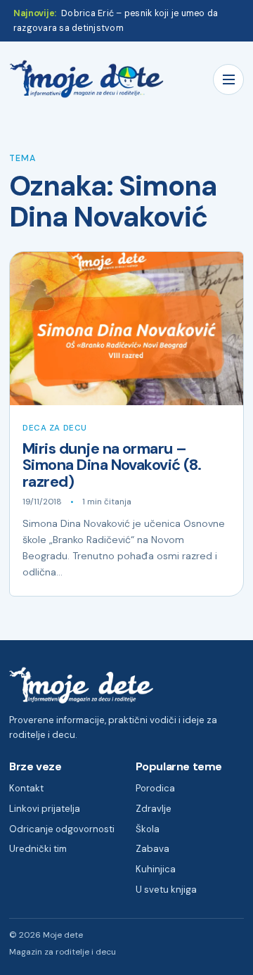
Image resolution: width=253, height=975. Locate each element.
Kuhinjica (156, 869)
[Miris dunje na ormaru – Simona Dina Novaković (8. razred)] (126, 328)
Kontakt (26, 788)
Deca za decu (54, 428)
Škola (148, 829)
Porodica (155, 788)
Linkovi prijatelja (44, 809)
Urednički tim (38, 849)
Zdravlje (153, 809)
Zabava (152, 849)
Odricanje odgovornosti (62, 829)
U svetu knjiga (166, 890)
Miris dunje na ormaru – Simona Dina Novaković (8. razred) (112, 465)
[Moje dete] (86, 79)
